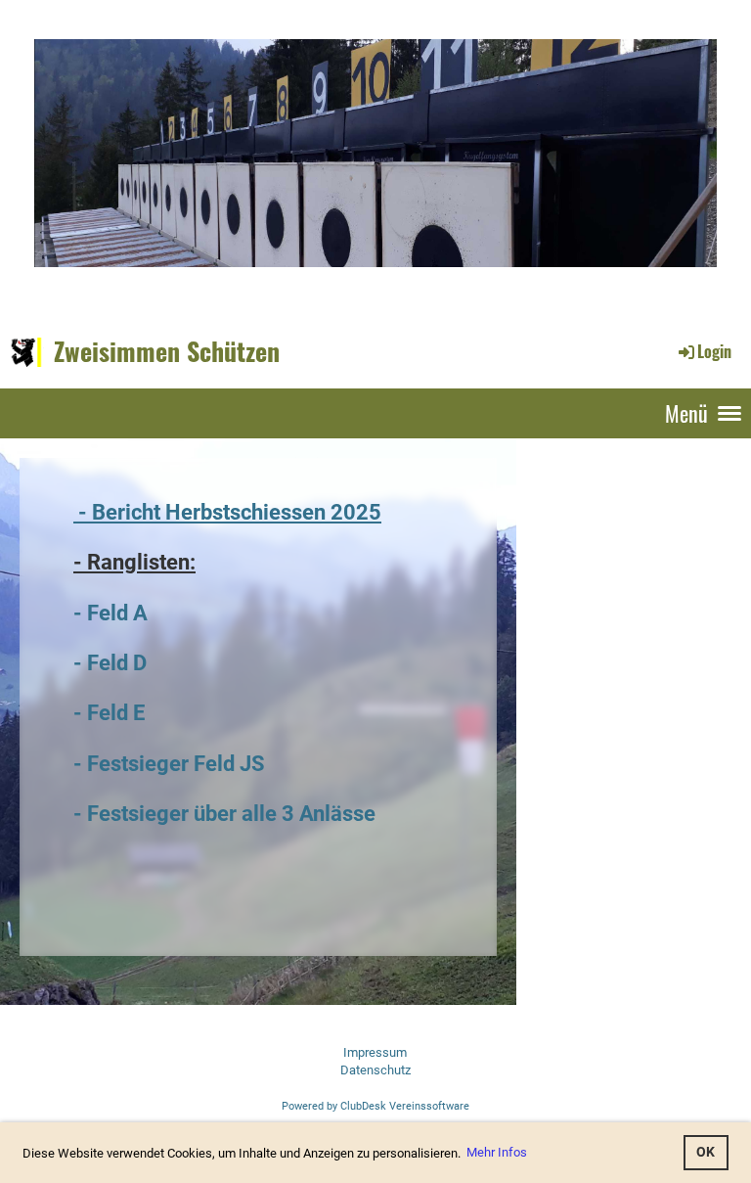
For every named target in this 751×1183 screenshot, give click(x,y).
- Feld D (110, 662)
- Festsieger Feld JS (169, 763)
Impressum (375, 1052)
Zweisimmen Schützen (167, 351)
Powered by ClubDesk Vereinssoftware (375, 1106)
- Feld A (110, 612)
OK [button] (705, 1152)
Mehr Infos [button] (496, 1152)
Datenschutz (375, 1070)
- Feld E (109, 712)
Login (714, 351)
